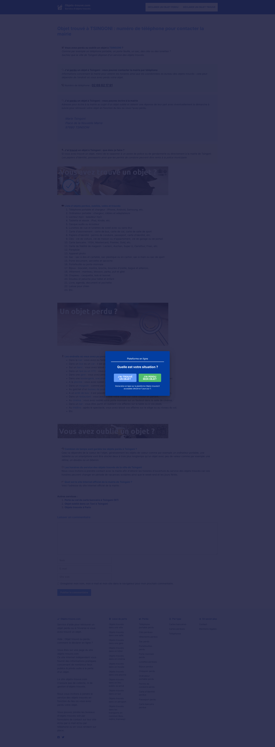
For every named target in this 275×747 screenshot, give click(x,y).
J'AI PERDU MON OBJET (150, 377)
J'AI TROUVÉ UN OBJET (125, 377)
